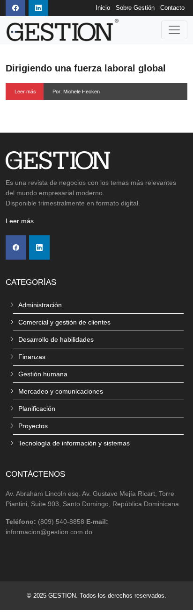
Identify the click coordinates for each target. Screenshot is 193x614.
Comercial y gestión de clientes (64, 322)
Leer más (25, 91)
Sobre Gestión (135, 8)
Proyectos (33, 426)
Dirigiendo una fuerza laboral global (86, 68)
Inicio (103, 8)
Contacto (172, 8)
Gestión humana (42, 374)
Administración (40, 305)
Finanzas (31, 356)
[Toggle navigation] (174, 30)
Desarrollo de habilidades (56, 339)
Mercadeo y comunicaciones (60, 391)
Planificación (36, 408)
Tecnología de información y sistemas (74, 443)
